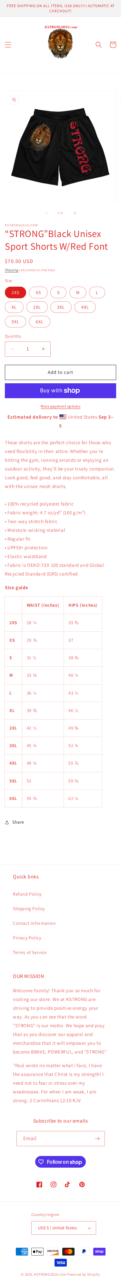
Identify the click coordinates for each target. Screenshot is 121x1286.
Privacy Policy (27, 938)
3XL (61, 307)
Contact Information (34, 923)
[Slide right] (75, 213)
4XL (85, 307)
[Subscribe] (97, 1138)
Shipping (11, 270)
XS (38, 292)
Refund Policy (27, 894)
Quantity (13, 336)
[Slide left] (46, 213)
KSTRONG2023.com (50, 1274)
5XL (15, 322)
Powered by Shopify (83, 1274)
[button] (8, 45)
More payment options (60, 406)
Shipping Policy (29, 908)
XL (14, 307)
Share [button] (18, 822)
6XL (40, 322)
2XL (37, 307)
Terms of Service (30, 952)
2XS (15, 292)
